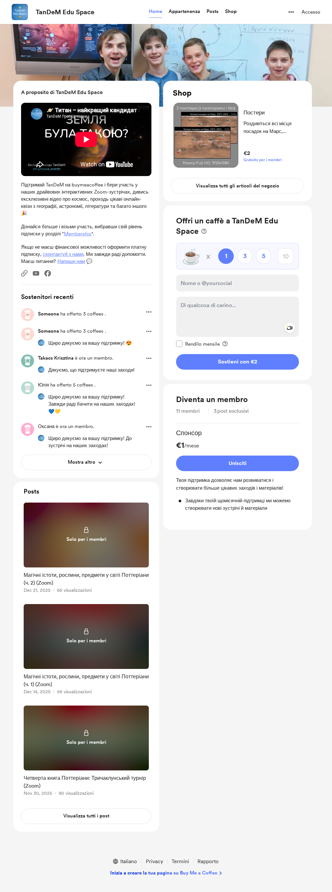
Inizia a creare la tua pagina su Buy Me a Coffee (163, 873)
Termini (180, 861)
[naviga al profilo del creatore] (20, 12)
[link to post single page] (86, 549)
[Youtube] (36, 273)
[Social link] (24, 273)
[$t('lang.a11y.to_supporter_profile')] (41, 343)
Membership (77, 234)
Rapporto (208, 861)
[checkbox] (198, 343)
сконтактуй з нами (63, 254)
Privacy (154, 861)
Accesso (311, 12)
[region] (237, 141)
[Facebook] (47, 273)
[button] (155, 11)
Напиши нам (71, 261)
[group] (237, 470)
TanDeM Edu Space (65, 12)
